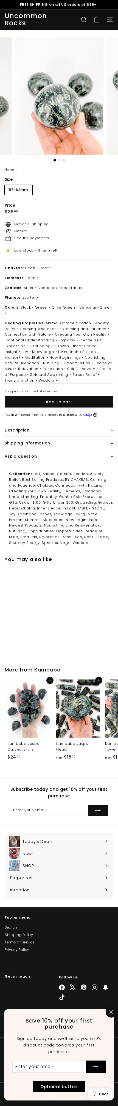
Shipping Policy (19, 934)
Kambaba (47, 669)
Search (11, 927)
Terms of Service (20, 942)
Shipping (12, 391)
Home (10, 169)
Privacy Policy (17, 949)
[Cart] (96, 20)
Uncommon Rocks (26, 19)
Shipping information (27, 443)
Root (44, 268)
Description (17, 430)
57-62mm (18, 189)
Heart (30, 268)
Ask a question (21, 456)
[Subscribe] (96, 1067)
